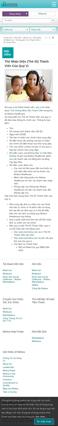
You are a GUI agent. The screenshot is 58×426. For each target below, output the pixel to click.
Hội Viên (18, 38)
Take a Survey (10, 392)
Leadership (8, 367)
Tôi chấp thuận (44, 421)
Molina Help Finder (13, 331)
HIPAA (35, 285)
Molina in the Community (9, 374)
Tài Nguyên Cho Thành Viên (28, 40)
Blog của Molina (10, 388)
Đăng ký (43, 13)
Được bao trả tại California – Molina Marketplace (12, 279)
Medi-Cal (27, 38)
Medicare (7, 273)
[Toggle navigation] (54, 4)
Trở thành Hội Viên (13, 264)
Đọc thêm (41, 416)
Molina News (9, 370)
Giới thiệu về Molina (14, 352)
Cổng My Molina (40, 288)
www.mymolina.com (28, 232)
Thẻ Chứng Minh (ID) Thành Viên (26, 110)
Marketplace (9, 315)
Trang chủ (8, 38)
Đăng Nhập (15, 14)
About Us (7, 364)
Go (53, 20)
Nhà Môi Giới (39, 331)
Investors (7, 379)
